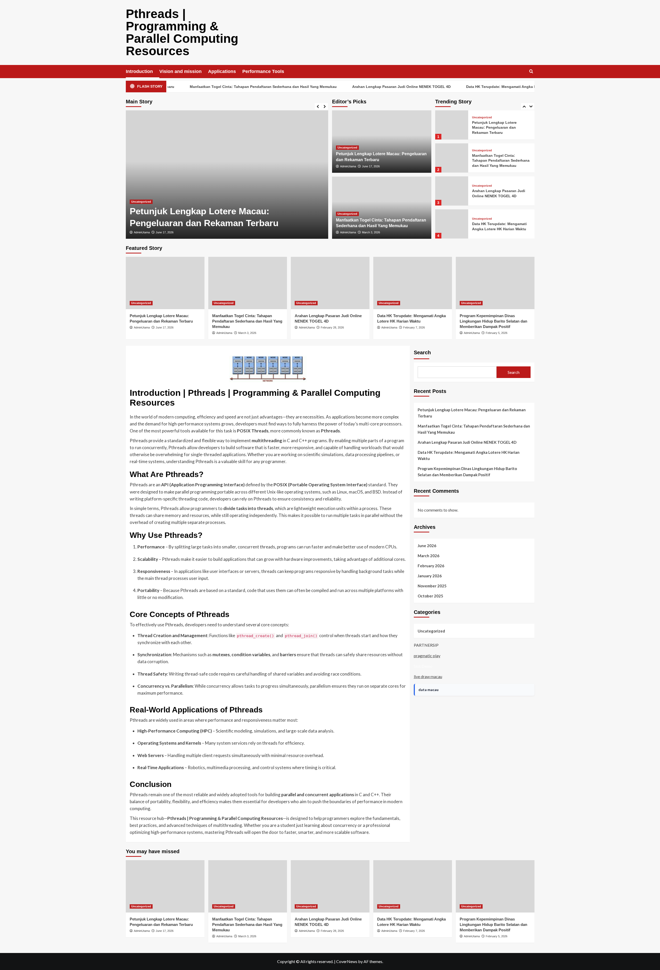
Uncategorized (141, 201)
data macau (428, 689)
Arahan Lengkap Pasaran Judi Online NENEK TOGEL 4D (375, 86)
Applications (222, 71)
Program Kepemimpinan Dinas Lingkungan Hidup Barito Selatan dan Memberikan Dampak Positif (493, 321)
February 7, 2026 (414, 327)
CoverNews (346, 961)
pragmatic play (427, 655)
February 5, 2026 (496, 332)
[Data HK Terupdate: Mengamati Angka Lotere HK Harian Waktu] (451, 224)
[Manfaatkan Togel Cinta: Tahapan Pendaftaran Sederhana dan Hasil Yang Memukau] (451, 157)
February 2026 (431, 565)
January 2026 (430, 575)
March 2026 (428, 555)
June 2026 (427, 545)
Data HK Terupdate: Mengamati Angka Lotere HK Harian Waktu (495, 86)
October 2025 (430, 596)
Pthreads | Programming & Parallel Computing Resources (182, 32)
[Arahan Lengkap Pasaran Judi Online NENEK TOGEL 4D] (451, 190)
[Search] (531, 71)
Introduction (139, 71)
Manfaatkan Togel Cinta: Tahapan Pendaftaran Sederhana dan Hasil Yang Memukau (237, 86)
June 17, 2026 (165, 232)
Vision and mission (180, 71)
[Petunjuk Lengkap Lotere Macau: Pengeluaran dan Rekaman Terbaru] (227, 174)
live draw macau (428, 676)
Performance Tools (263, 71)
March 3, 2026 (371, 232)
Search (422, 352)
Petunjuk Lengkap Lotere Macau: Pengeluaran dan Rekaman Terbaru (494, 127)
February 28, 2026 (332, 327)
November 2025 (432, 585)
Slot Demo (423, 666)
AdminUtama (142, 232)
